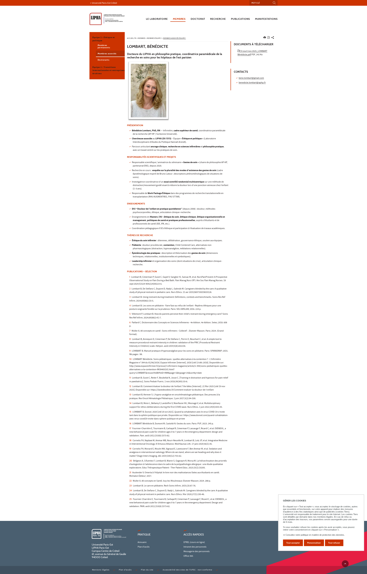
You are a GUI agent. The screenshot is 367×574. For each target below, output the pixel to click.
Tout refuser (334, 543)
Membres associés (107, 53)
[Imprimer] (264, 38)
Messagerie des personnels (197, 551)
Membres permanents (104, 46)
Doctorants (103, 60)
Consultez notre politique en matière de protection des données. (315, 535)
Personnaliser (314, 543)
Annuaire (142, 542)
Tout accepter (293, 543)
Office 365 (188, 556)
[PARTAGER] (272, 38)
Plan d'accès (144, 547)
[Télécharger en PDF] (269, 38)
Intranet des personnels (195, 547)
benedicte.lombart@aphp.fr (252, 83)
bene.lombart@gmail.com (251, 78)
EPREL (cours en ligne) (194, 542)
